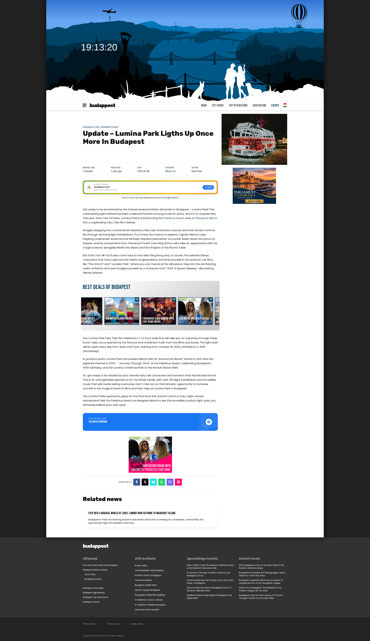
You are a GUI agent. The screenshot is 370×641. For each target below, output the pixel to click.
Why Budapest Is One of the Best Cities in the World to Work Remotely (261, 566)
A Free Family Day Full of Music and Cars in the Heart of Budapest (210, 581)
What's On (170, 171)
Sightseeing (259, 105)
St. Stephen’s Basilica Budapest (150, 605)
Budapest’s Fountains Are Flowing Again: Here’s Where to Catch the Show (262, 574)
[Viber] (170, 482)
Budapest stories (93, 579)
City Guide (218, 105)
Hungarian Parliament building (150, 595)
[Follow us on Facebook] (209, 422)
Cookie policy (136, 624)
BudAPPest (102, 105)
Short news (90, 575)
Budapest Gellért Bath (146, 585)
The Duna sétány (143, 580)
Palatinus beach (173, 218)
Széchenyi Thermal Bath (147, 610)
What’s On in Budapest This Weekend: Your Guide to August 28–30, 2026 (260, 589)
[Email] (178, 482)
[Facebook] (136, 482)
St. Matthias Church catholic (149, 600)
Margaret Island (206, 218)
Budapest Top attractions (95, 597)
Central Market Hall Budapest (149, 570)
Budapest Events (109, 127)
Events (275, 105)
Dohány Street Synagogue (148, 575)
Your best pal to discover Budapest (100, 565)
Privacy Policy (89, 624)
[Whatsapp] (161, 482)
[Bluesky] (153, 482)
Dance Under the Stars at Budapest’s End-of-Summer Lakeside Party (209, 589)
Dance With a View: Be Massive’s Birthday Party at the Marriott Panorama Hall (210, 566)
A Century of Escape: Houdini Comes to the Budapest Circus (208, 574)
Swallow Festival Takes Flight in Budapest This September (209, 596)
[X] (145, 482)
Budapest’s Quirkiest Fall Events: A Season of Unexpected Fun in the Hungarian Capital (261, 581)
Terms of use (113, 624)
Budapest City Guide (93, 588)
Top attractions (238, 105)
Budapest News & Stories (95, 570)
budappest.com (91, 127)
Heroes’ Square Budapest (147, 590)
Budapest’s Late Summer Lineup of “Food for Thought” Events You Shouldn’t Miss (261, 596)
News (204, 105)
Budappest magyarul (285, 105)
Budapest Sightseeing (93, 593)
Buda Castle (141, 566)
